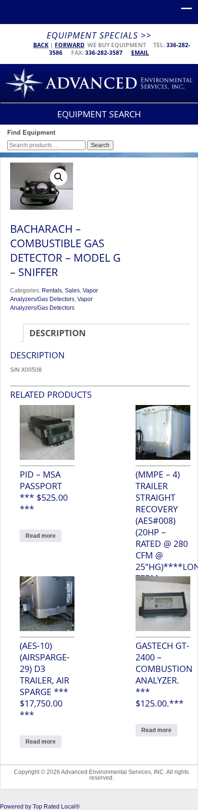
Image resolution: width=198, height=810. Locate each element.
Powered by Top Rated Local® (40, 806)
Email (140, 53)
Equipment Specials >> (99, 35)
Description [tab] (57, 333)
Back (41, 45)
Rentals (52, 290)
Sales (72, 290)
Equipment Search (99, 114)
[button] (58, 177)
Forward (70, 45)
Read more (40, 535)
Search (100, 145)
